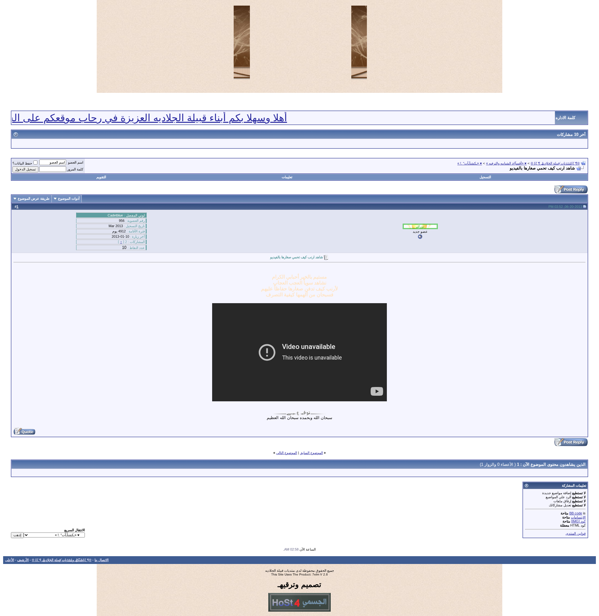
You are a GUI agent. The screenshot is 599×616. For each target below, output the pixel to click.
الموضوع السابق (311, 453)
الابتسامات (578, 517)
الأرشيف (23, 560)
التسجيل (485, 177)
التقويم (101, 177)
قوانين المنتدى (576, 533)
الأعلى (9, 560)
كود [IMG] (578, 521)
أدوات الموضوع (69, 198)
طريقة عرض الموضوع (34, 198)
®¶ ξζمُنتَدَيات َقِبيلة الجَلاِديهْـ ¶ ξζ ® (555, 163)
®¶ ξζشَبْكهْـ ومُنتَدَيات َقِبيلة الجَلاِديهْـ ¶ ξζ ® (61, 560)
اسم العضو (75, 162)
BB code (575, 513)
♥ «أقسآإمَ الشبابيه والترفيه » (506, 163)
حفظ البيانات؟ (22, 163)
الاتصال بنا (102, 560)
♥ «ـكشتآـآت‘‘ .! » (469, 163)
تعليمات (287, 177)
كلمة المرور (75, 169)
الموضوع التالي (286, 453)
